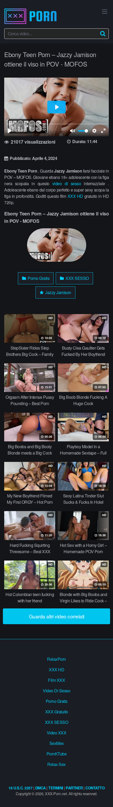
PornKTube (57, 754)
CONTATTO (95, 787)
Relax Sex (56, 764)
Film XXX (56, 680)
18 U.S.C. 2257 (20, 787)
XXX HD (75, 196)
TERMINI (55, 787)
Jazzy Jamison (57, 292)
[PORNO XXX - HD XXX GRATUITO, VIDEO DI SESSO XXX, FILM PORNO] (30, 16)
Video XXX (56, 733)
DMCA (40, 787)
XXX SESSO (77, 278)
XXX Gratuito (56, 712)
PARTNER (74, 787)
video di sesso (66, 183)
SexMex (56, 743)
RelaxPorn (56, 659)
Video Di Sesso (56, 691)
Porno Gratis (38, 278)
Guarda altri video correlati (56, 616)
